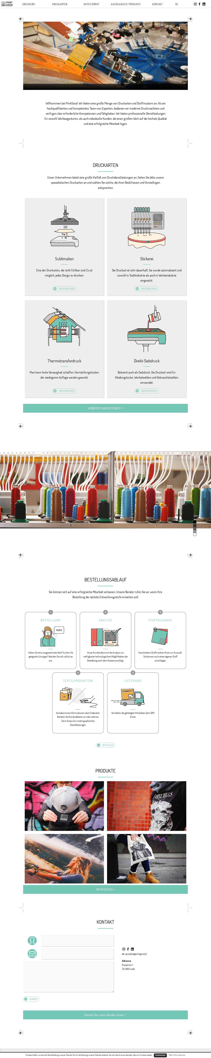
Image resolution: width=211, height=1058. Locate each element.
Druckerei (28, 4)
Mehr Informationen (177, 1055)
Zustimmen (160, 1055)
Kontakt (157, 4)
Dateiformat (92, 4)
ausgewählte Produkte (126, 4)
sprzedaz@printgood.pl (136, 953)
